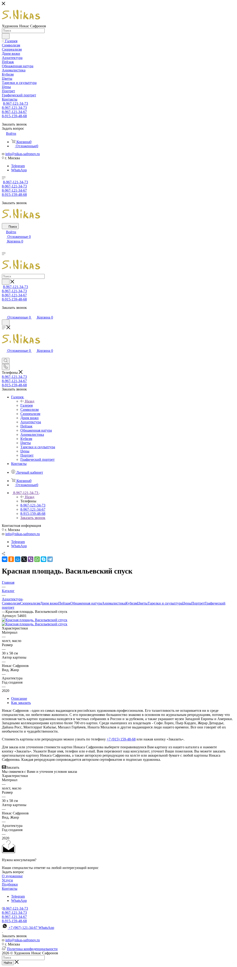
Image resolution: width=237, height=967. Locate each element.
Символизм (11, 603)
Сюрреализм (30, 603)
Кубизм (131, 603)
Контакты (9, 888)
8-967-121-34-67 (14, 112)
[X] (24, 559)
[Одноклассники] (11, 559)
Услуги (7, 880)
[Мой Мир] (17, 559)
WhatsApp (19, 170)
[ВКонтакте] (4, 559)
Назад (29, 401)
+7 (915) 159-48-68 (121, 739)
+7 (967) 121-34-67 (31, 928)
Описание (19, 698)
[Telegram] (50, 559)
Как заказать (21, 703)
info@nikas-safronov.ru (22, 154)
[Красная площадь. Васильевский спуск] (34, 620)
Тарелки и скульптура (165, 603)
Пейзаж (64, 603)
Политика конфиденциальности (32, 949)
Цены (186, 603)
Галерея (26, 405)
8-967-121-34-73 (15, 103)
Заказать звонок (32, 518)
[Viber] (30, 559)
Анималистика (113, 603)
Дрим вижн (49, 603)
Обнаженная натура (86, 603)
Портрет (198, 603)
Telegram (18, 166)
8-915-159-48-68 (14, 116)
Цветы (142, 603)
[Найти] (5, 36)
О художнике (12, 876)
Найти (8, 962)
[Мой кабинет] (4, 313)
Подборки (10, 884)
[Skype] (43, 559)
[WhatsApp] (37, 559)
